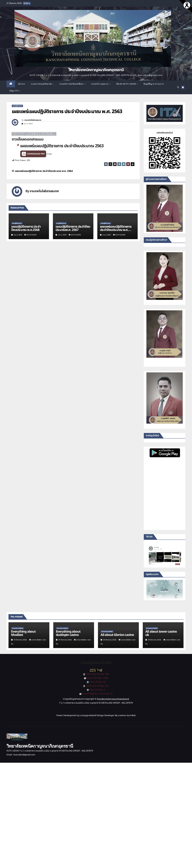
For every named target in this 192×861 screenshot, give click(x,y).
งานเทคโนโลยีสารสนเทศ (32, 120)
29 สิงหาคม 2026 (20, 640)
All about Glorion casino (117, 635)
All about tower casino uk (161, 633)
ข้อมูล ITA (14, 91)
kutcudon (31, 235)
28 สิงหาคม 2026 (155, 640)
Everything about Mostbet (23, 633)
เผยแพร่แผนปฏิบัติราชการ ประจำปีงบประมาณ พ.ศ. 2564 (43, 171)
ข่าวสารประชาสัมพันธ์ (17, 628)
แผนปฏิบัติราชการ (17, 106)
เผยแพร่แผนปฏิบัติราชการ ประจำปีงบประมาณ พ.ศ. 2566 (115, 230)
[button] (178, 87)
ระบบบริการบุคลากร (100, 84)
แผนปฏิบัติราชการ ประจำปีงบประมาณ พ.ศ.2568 (25, 228)
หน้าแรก (21, 84)
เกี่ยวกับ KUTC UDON (126, 84)
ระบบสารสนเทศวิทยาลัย (41, 84)
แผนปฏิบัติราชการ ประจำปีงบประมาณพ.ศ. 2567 (73, 228)
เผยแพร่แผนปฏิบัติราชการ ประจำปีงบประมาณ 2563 (34, 133)
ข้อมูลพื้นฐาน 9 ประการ (153, 84)
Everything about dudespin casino (68, 633)
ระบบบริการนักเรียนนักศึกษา (71, 84)
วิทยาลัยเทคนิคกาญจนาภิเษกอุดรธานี (96, 70)
